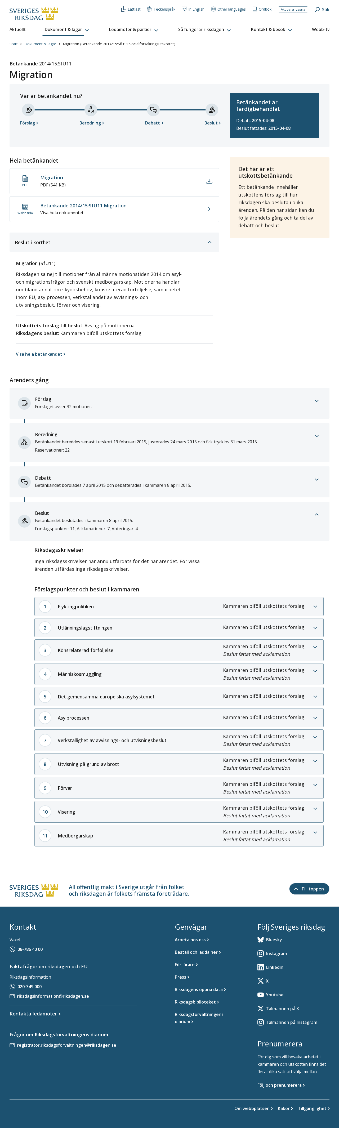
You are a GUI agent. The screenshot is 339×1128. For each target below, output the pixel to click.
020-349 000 (29, 986)
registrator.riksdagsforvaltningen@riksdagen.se (66, 1045)
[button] (67, 29)
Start (14, 43)
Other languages (231, 9)
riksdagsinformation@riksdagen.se (53, 996)
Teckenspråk (164, 9)
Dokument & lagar (40, 43)
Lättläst (134, 9)
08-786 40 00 (30, 949)
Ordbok (265, 9)
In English (196, 9)
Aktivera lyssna (293, 9)
